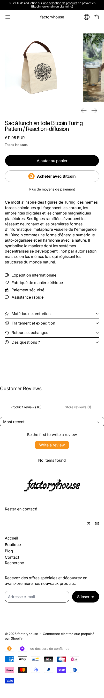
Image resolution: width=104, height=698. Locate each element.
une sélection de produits (60, 3)
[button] (39, 67)
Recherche (14, 562)
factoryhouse (27, 634)
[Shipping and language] (86, 17)
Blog (9, 550)
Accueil (11, 538)
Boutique (13, 544)
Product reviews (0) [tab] (26, 407)
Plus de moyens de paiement (52, 189)
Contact (12, 557)
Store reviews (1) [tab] (78, 407)
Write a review (52, 445)
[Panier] (96, 17)
